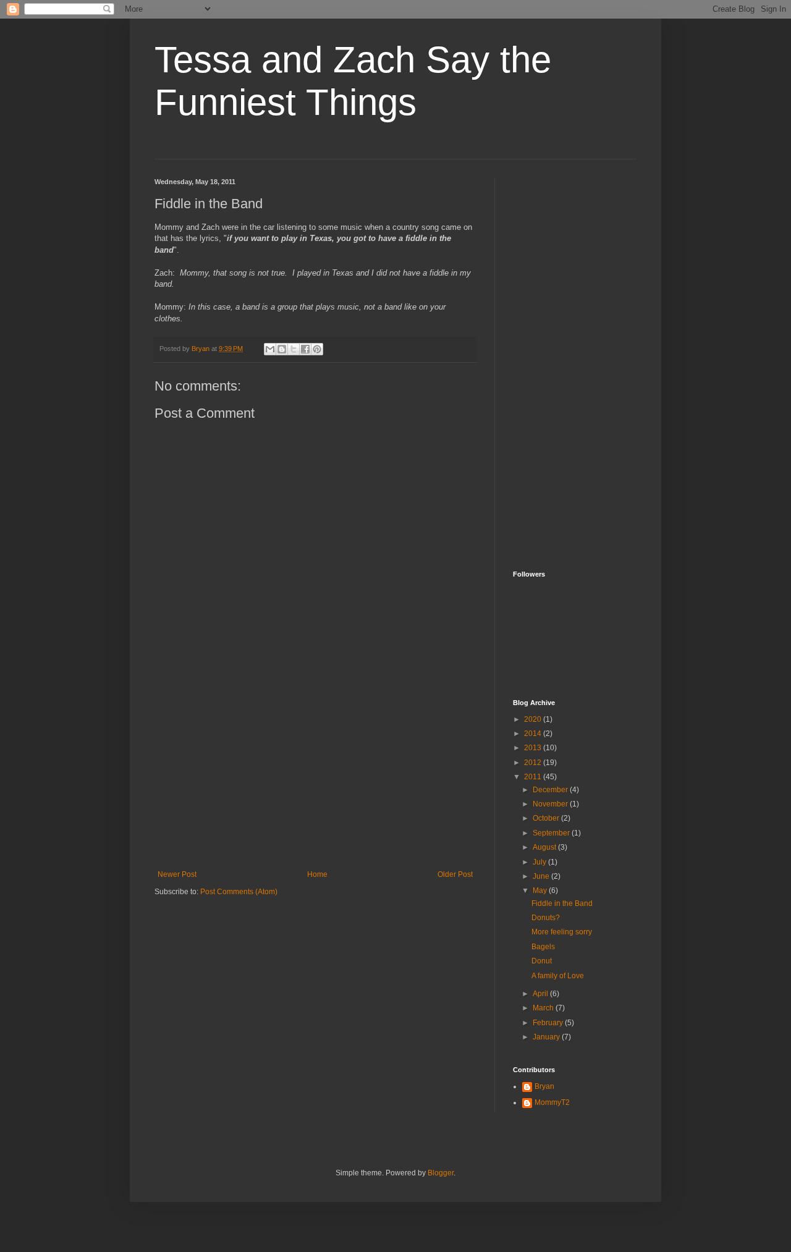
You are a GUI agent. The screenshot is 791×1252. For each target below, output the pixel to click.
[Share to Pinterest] (317, 349)
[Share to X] (293, 349)
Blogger (441, 1173)
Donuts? (545, 917)
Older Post (455, 874)
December (551, 789)
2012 (533, 762)
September (552, 833)
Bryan (544, 1086)
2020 (533, 719)
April (541, 993)
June (542, 876)
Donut (541, 961)
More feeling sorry (561, 932)
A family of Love (557, 975)
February (549, 1022)
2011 (533, 776)
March (544, 1008)
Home (317, 874)
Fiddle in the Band (562, 903)
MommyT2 (552, 1102)
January (547, 1037)
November (551, 804)
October (547, 818)
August (545, 847)
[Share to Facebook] (305, 349)
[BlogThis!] (282, 349)
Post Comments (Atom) (238, 891)
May (541, 890)
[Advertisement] (315, 777)
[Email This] (270, 349)
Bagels (543, 946)
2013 (533, 747)
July (540, 862)
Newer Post (177, 874)
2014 (533, 733)
